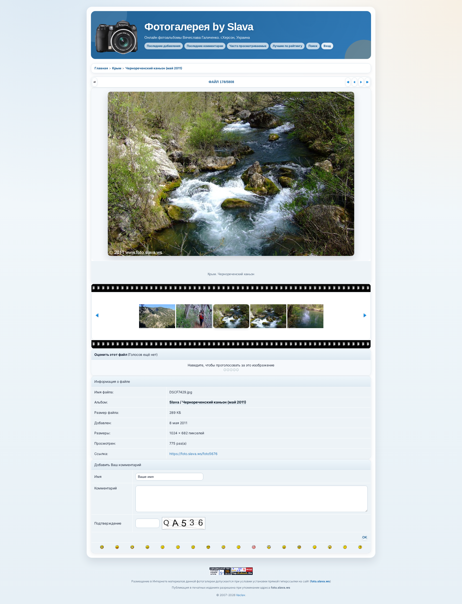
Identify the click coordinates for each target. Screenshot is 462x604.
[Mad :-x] (284, 547)
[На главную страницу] (117, 37)
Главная (101, 68)
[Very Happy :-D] (132, 547)
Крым (116, 68)
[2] (228, 369)
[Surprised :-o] (223, 547)
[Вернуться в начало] (348, 82)
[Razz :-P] (117, 547)
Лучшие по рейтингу (287, 46)
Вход (327, 46)
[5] (237, 369)
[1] (224, 369)
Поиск (312, 46)
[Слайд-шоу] (94, 82)
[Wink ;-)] (314, 547)
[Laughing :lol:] (102, 547)
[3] (231, 369)
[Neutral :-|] (162, 547)
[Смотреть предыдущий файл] (354, 82)
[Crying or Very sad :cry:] (193, 547)
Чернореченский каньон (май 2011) (153, 68)
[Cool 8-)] (208, 547)
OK (364, 537)
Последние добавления (163, 46)
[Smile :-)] (147, 547)
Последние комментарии (205, 46)
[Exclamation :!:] (345, 547)
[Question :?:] (360, 547)
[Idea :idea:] (330, 547)
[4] (234, 369)
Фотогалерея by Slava (198, 26)
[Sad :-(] (178, 547)
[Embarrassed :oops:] (254, 547)
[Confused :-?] (238, 547)
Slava (174, 402)
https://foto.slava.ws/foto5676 (193, 454)
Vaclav (240, 595)
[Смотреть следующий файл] (361, 82)
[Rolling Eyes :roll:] (299, 547)
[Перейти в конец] (367, 82)
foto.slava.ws (320, 581)
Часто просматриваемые (247, 46)
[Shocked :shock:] (269, 547)
